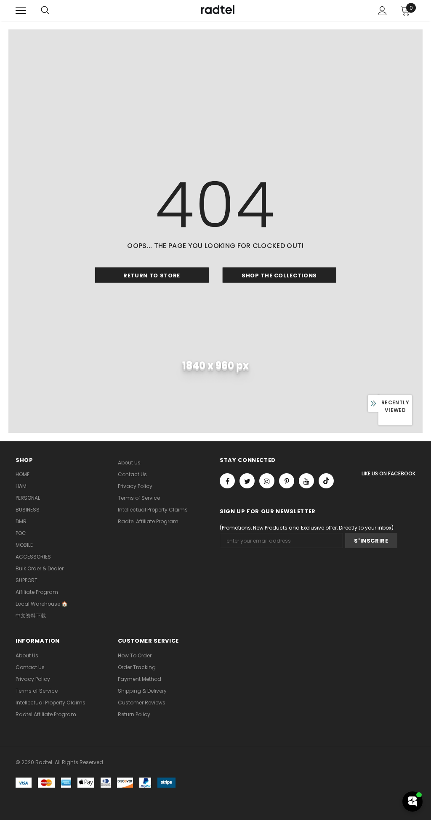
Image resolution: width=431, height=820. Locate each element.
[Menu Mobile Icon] (21, 10)
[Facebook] (227, 480)
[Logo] (217, 10)
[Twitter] (247, 480)
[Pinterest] (286, 480)
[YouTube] (306, 480)
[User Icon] (382, 10)
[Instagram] (266, 480)
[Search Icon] (45, 10)
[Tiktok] (326, 480)
